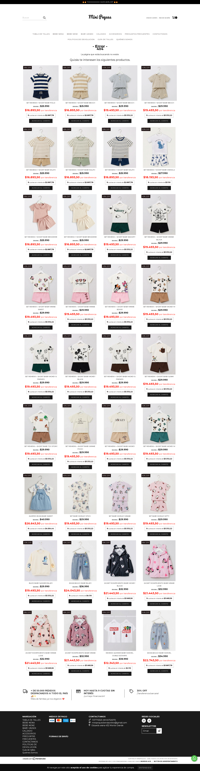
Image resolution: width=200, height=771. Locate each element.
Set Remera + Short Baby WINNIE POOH (80, 447)
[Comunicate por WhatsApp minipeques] (194, 758)
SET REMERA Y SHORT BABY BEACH (80, 103)
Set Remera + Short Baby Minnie (80, 307)
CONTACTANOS (160, 34)
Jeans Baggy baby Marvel (159, 653)
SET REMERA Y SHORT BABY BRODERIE (40, 237)
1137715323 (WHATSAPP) (104, 720)
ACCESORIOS (115, 34)
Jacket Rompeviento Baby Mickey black (119, 584)
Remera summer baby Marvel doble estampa (119, 654)
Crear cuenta (151, 18)
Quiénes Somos (124, 39)
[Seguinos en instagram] (144, 721)
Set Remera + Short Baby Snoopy (119, 237)
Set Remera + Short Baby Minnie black (159, 238)
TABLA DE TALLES (41, 34)
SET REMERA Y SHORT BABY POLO (40, 103)
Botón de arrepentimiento (166, 761)
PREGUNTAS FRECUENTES (137, 34)
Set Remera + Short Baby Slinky (159, 376)
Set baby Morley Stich (80, 516)
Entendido (145, 768)
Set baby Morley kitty (159, 516)
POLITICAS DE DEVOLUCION (81, 39)
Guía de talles (105, 39)
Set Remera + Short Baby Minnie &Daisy (119, 308)
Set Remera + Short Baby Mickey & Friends (41, 377)
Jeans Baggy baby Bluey (80, 583)
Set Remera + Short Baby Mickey (120, 446)
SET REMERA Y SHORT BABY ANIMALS (159, 170)
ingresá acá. (146, 761)
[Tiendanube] (34, 759)
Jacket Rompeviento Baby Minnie (80, 653)
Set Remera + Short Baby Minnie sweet (41, 308)
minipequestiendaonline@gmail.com (109, 722)
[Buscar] (44, 17)
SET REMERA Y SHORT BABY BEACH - (119, 103)
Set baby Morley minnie (120, 516)
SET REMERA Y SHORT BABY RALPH (41, 170)
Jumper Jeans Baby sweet (41, 516)
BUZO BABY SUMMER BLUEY (41, 583)
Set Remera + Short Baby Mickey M (159, 307)
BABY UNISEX (87, 34)
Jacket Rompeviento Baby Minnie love (159, 584)
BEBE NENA (58, 34)
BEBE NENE (72, 34)
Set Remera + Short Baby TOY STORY (40, 446)
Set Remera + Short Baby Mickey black (80, 377)
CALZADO (101, 34)
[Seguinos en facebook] (149, 721)
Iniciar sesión (164, 18)
